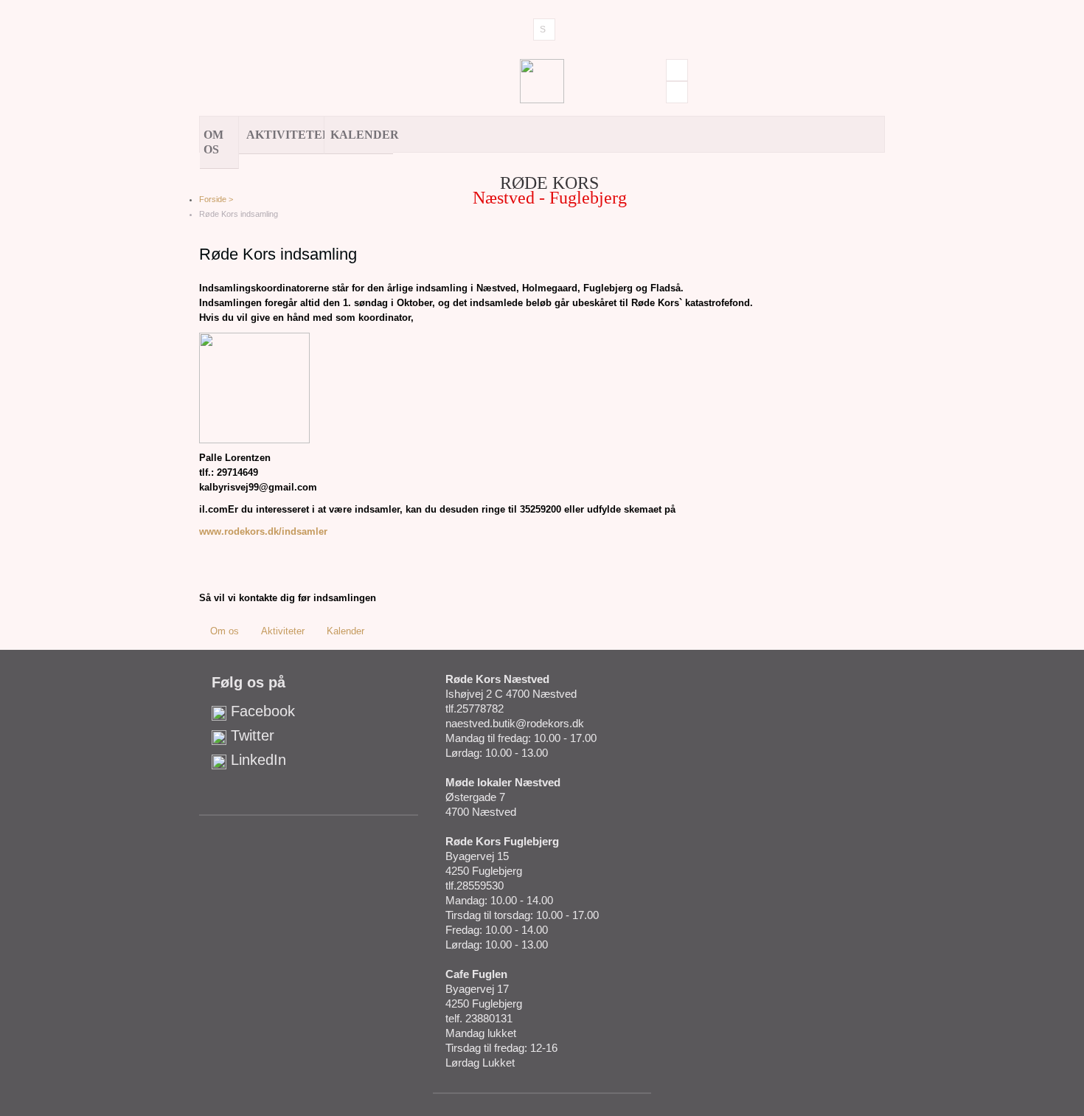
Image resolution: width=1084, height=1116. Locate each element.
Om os (213, 142)
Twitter (250, 735)
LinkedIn (256, 760)
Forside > (216, 199)
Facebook (260, 711)
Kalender (361, 134)
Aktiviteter (285, 134)
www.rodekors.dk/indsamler (263, 531)
